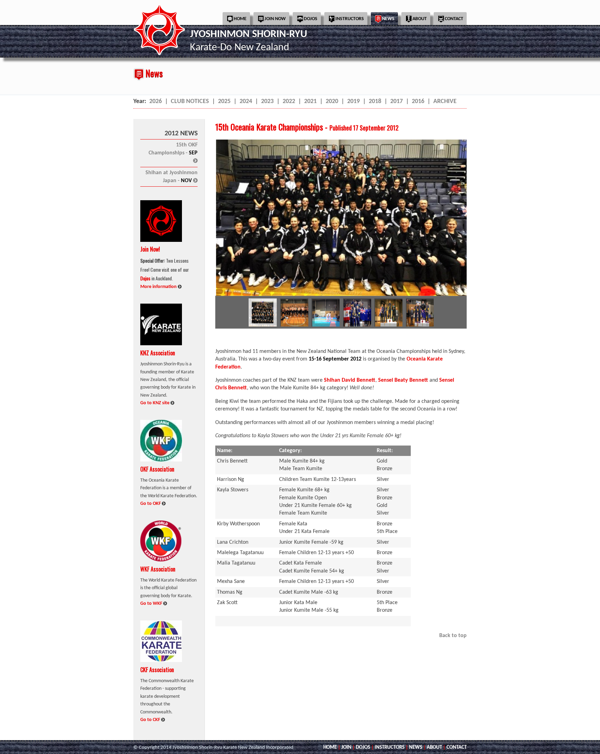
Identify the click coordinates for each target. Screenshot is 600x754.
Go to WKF (151, 603)
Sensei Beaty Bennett (403, 380)
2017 (396, 101)
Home (240, 19)
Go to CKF (150, 719)
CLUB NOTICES (190, 101)
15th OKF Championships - (173, 152)
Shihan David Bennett (349, 380)
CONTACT (457, 747)
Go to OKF (151, 503)
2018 (375, 101)
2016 (418, 101)
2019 (353, 101)
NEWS (415, 747)
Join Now (275, 19)
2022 (289, 101)
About (419, 19)
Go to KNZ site (155, 403)
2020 (332, 101)
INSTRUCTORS (390, 747)
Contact (454, 19)
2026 (155, 101)
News (388, 19)
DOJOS (363, 747)
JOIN (346, 747)
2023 (267, 101)
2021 (310, 101)
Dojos (310, 19)
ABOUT (434, 747)
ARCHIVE (445, 101)
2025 (224, 101)
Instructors (349, 19)
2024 (246, 101)
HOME (330, 747)
